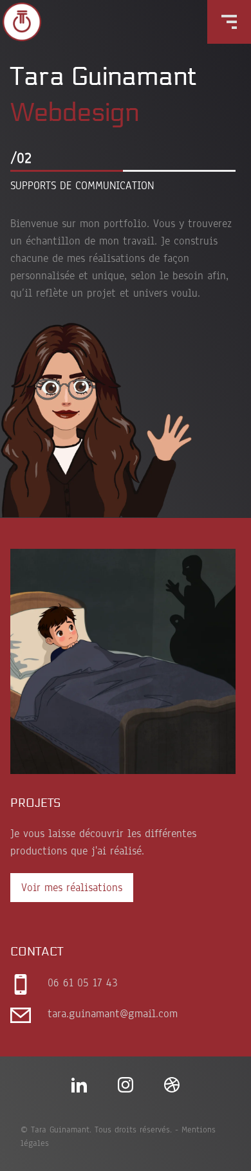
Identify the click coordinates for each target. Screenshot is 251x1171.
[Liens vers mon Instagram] (125, 1085)
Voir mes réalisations (71, 887)
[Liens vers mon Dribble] (172, 1085)
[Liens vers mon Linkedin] (79, 1085)
